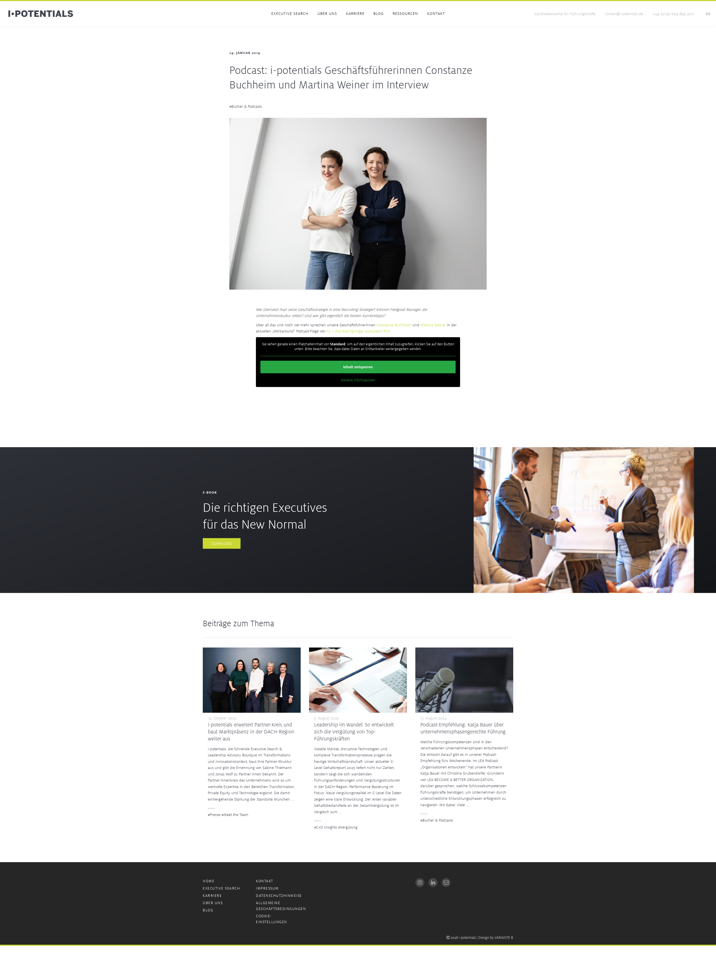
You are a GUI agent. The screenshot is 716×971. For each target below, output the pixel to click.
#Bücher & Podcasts (245, 106)
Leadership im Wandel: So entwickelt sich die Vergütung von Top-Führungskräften (354, 731)
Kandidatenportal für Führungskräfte (564, 13)
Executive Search (289, 13)
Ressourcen (405, 13)
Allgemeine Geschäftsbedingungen (281, 905)
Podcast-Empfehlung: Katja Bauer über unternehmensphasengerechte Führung (463, 728)
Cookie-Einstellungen (271, 919)
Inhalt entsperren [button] (358, 367)
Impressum (267, 888)
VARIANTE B (503, 937)
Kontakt (436, 13)
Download (221, 543)
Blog (378, 13)
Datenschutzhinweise (279, 895)
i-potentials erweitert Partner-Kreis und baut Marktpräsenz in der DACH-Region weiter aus (251, 731)
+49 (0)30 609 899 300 (673, 13)
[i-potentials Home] (40, 13)
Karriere (355, 13)
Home (209, 881)
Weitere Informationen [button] (358, 380)
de (708, 13)
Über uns (327, 13)
